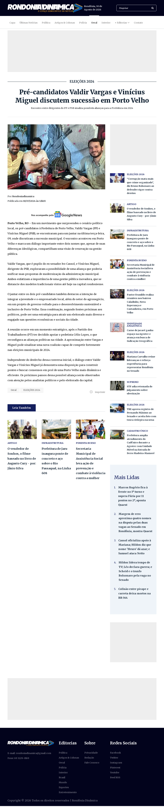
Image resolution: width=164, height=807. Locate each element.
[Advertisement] (133, 642)
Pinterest (115, 767)
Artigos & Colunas (65, 22)
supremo (133, 382)
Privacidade (91, 752)
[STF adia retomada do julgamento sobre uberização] (117, 385)
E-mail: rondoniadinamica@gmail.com (29, 753)
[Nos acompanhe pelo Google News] (56, 214)
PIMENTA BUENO (86, 443)
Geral (94, 22)
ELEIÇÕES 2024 (31, 390)
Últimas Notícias (28, 22)
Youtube (114, 772)
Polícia (83, 22)
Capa (12, 22)
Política (46, 22)
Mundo (63, 782)
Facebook (115, 752)
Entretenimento (68, 792)
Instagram (116, 762)
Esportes (64, 787)
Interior (106, 22)
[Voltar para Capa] (45, 8)
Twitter (114, 757)
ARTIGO (12, 443)
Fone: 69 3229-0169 (18, 758)
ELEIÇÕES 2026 (135, 174)
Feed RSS (115, 777)
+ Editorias (121, 22)
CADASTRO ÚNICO (137, 431)
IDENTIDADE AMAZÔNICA (134, 324)
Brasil (62, 777)
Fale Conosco (91, 762)
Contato (138, 22)
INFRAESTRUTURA (52, 443)
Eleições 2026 (135, 290)
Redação (89, 757)
